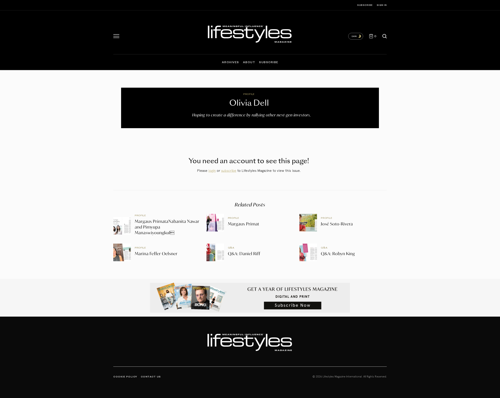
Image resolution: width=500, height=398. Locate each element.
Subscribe (365, 5)
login (212, 170)
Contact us (151, 376)
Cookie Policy (125, 376)
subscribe (228, 170)
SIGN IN (382, 5)
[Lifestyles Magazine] (250, 33)
